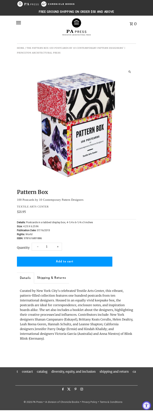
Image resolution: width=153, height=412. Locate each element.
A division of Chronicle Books (62, 401)
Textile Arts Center (33, 206)
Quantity (23, 247)
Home (20, 48)
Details (25, 278)
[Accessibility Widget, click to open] (146, 405)
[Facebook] (62, 390)
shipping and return (114, 371)
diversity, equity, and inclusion (73, 371)
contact (27, 371)
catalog (42, 371)
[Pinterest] (75, 390)
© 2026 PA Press (33, 401)
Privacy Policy (89, 401)
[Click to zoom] (129, 71)
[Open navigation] (37, 23)
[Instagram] (81, 390)
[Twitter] (68, 390)
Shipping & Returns (51, 277)
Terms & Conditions (111, 401)
